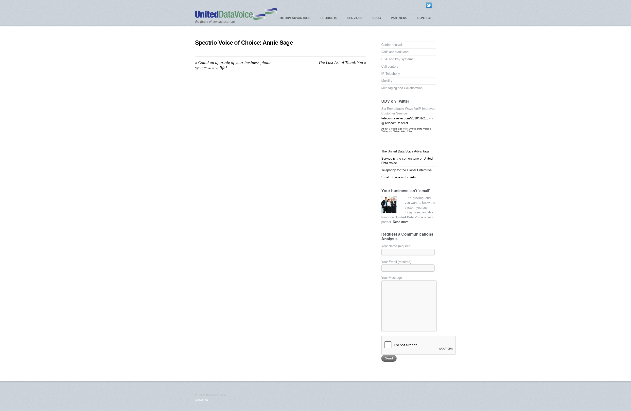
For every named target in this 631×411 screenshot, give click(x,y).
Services (354, 18)
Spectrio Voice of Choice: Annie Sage (244, 42)
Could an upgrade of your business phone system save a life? (233, 65)
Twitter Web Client (403, 131)
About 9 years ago (392, 128)
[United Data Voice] (236, 18)
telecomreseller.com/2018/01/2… (404, 118)
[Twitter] (429, 5)
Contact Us (202, 399)
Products (328, 18)
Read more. (401, 222)
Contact (424, 18)
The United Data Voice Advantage (405, 151)
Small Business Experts (398, 177)
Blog (376, 18)
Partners (399, 18)
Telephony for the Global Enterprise (406, 170)
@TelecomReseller (394, 123)
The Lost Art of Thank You (342, 62)
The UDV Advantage (294, 18)
